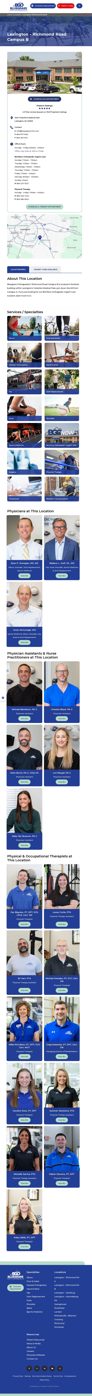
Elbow (30, 1277)
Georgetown (60, 1304)
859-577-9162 (22, 134)
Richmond (59, 1323)
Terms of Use (58, 1376)
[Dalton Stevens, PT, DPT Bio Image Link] (62, 1148)
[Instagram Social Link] (60, 1368)
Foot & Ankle (33, 1281)
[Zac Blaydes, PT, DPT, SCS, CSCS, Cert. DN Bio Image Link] (24, 886)
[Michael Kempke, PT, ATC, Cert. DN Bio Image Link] (62, 952)
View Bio (24, 576)
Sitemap (28, 1376)
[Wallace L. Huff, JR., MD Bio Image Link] (62, 537)
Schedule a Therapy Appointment (44, 207)
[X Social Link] (37, 1368)
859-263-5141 (22, 138)
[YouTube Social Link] (52, 1368)
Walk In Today (66, 6)
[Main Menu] (79, 5)
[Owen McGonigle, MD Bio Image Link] (24, 604)
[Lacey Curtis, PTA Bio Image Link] (62, 886)
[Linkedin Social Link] (44, 1368)
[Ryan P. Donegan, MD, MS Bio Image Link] (24, 537)
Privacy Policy (18, 1376)
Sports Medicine (34, 1312)
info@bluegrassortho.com (28, 131)
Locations (17, 15)
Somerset (59, 1327)
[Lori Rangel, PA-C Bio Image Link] (62, 747)
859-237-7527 (23, 183)
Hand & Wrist (33, 1289)
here (29, 296)
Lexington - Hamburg (64, 1293)
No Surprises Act (70, 1376)
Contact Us (32, 1359)
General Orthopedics (37, 1285)
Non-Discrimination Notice (42, 1376)
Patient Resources (36, 1340)
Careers (30, 1351)
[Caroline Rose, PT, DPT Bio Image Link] (24, 1085)
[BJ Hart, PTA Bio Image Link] (24, 952)
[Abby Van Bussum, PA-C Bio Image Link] (24, 810)
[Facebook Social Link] (29, 1368)
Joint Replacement (36, 1296)
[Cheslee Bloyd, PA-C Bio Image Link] (62, 683)
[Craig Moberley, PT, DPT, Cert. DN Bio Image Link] (62, 1019)
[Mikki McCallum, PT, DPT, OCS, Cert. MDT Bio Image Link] (24, 1019)
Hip (28, 1293)
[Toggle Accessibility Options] (3, 698)
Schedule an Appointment (45, 99)
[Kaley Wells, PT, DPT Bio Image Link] (24, 1211)
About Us (31, 1347)
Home (9, 15)
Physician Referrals (36, 1355)
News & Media (34, 1343)
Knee (29, 1300)
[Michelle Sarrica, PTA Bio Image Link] (24, 1148)
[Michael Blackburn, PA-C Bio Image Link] (24, 683)
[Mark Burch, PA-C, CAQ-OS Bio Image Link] (24, 747)
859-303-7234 (23, 196)
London (58, 1312)
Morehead (59, 1308)
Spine (29, 1308)
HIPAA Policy (44, 1380)
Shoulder (31, 1304)
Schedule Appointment (44, 6)
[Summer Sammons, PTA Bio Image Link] (62, 1085)
